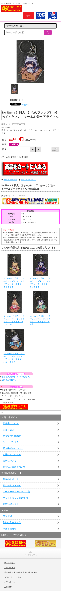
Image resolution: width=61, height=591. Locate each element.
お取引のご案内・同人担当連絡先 (16, 377)
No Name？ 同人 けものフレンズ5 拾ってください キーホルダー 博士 (40, 320)
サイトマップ (9, 563)
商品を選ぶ (8, 430)
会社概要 (8, 587)
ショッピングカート (13, 442)
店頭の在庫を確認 (10, 180)
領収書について (11, 423)
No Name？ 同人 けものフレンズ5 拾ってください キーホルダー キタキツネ (14, 282)
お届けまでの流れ (12, 454)
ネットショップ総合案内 (15, 498)
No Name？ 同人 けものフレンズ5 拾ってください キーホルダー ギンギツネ (40, 282)
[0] (52, 17)
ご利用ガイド (9, 568)
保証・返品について (28, 180)
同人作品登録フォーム (11, 380)
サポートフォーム (12, 485)
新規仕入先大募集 (12, 522)
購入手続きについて (13, 448)
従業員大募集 (9, 529)
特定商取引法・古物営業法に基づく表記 (20, 573)
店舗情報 (7, 516)
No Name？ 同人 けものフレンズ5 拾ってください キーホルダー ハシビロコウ (14, 357)
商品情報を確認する (13, 436)
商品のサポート (11, 479)
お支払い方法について (14, 467)
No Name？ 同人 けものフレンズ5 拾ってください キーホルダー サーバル (14, 320)
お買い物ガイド (11, 504)
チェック (25, 104)
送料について (9, 460)
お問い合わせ (9, 582)
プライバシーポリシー (13, 577)
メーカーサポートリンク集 (16, 491)
